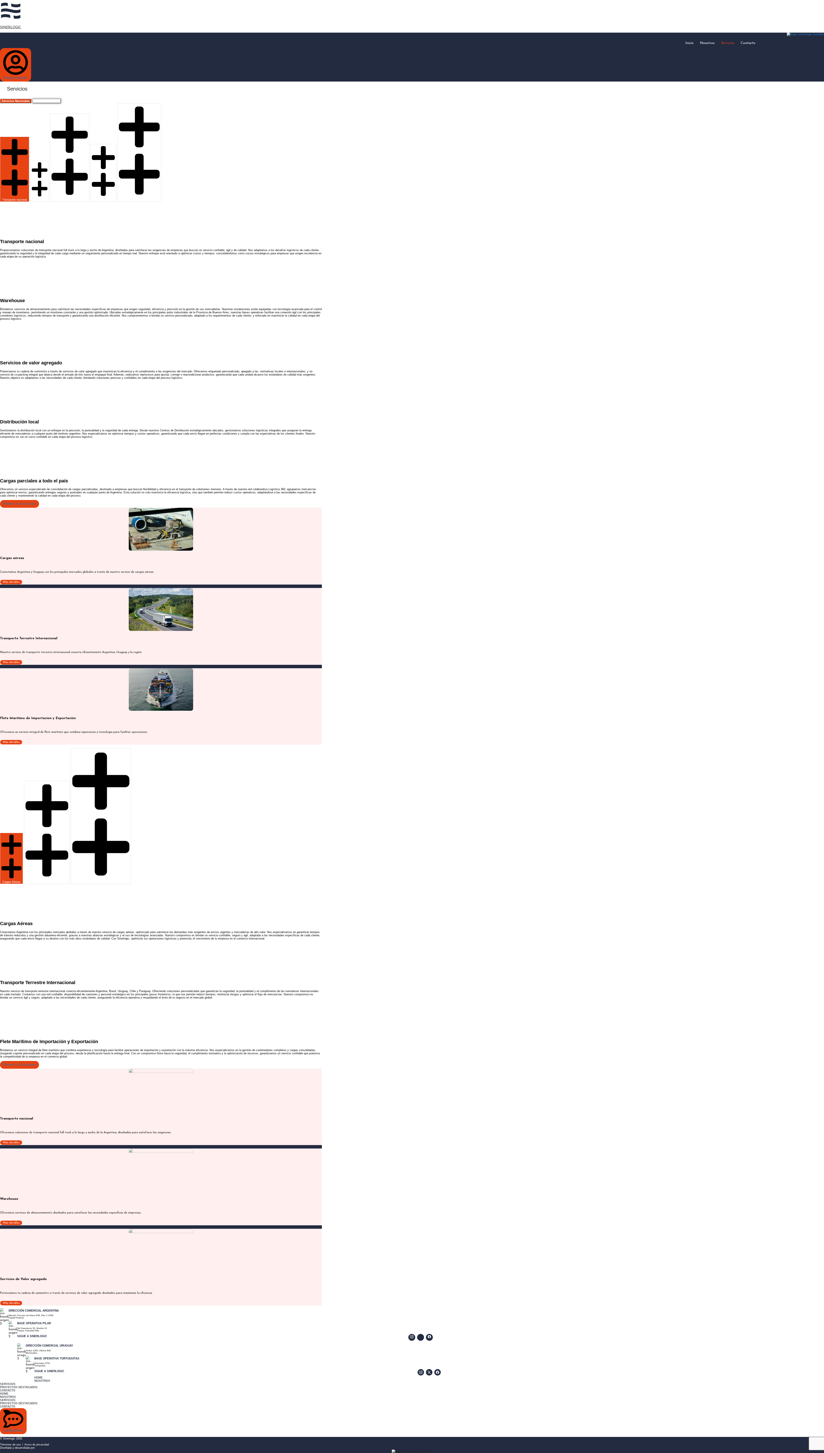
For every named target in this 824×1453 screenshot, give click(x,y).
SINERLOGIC (10, 27)
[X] (429, 1372)
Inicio (689, 43)
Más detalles (11, 582)
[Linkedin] (420, 1337)
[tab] (15, 101)
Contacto (748, 43)
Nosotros (707, 43)
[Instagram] (411, 1337)
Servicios (727, 43)
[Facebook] (429, 1337)
